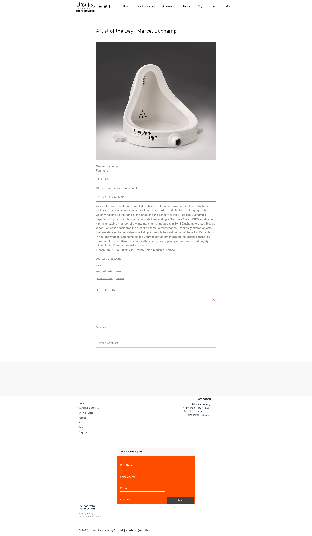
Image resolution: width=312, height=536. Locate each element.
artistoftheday (115, 270)
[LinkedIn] (101, 6)
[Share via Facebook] (97, 289)
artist (98, 270)
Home (81, 403)
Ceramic (120, 278)
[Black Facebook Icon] (109, 6)
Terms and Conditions (89, 516)
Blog (81, 422)
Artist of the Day (105, 278)
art (104, 270)
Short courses (85, 412)
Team (81, 427)
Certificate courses (88, 408)
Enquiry (82, 432)
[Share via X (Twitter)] (105, 289)
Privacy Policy (85, 513)
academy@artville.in (138, 530)
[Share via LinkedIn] (113, 289)
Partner (82, 417)
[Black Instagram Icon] (105, 6)
